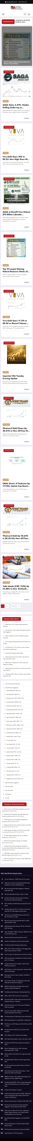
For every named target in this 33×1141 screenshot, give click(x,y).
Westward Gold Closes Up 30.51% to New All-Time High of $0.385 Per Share (16, 429)
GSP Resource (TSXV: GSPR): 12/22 (15, 725)
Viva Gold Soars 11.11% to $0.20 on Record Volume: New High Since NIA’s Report (16, 322)
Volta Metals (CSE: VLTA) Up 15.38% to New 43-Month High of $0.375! (16, 587)
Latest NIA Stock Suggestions (11, 688)
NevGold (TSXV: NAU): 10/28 (14, 736)
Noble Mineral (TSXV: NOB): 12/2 (14, 729)
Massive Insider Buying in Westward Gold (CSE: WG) (18, 1101)
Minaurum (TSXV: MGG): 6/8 (13, 759)
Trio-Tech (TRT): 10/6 (11, 740)
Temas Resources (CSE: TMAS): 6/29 (15, 698)
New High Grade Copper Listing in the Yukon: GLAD (18, 1039)
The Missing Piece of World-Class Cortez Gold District (18, 1016)
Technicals (6, 316)
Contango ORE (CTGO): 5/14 (13, 767)
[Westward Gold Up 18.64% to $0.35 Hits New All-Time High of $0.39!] (16, 516)
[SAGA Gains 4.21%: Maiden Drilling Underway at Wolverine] (16, 83)
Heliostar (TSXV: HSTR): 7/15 (13, 756)
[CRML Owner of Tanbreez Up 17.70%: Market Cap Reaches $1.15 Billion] (16, 462)
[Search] (25, 14)
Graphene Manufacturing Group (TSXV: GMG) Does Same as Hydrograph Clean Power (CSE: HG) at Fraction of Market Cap (18, 1095)
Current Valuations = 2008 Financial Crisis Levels (17, 879)
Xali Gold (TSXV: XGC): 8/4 (13, 694)
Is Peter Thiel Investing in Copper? (13, 1090)
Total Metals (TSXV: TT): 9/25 (13, 744)
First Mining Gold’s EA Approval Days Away (16, 945)
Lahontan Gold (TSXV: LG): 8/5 (14, 752)
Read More (26, 118)
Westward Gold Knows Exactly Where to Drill (16, 937)
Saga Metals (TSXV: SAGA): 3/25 (14, 713)
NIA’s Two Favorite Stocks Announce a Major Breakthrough (17, 858)
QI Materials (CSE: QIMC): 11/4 (14, 733)
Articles (5, 101)
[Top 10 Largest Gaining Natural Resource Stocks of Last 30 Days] (16, 247)
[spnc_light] (29, 14)
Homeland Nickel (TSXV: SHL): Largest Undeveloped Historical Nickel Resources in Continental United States (18, 1084)
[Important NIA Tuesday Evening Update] (16, 354)
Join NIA (7, 798)
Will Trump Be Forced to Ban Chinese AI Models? (17, 1129)
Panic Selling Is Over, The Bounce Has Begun (16, 1035)
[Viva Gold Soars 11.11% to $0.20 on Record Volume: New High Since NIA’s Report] (16, 301)
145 (13, 606)
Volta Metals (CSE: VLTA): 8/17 (14, 690)
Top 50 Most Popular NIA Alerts (12, 684)
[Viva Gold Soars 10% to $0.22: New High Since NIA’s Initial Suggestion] (16, 137)
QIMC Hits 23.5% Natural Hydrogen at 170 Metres (15, 841)
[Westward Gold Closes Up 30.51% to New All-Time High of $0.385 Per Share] (16, 408)
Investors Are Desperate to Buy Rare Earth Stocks (17, 941)
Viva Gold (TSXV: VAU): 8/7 (13, 748)
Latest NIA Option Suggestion (12, 783)
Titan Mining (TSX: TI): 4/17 (13, 771)
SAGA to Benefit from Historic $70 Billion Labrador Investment (16, 213)
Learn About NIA (9, 790)
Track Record (8, 794)
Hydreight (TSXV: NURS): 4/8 (13, 775)
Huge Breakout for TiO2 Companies (14, 1133)
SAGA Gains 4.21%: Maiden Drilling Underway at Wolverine (16, 106)
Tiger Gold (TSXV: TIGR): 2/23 (14, 717)
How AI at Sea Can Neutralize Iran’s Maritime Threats (18, 954)
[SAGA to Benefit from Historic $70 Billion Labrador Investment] (16, 190)
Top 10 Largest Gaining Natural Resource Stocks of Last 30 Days (13, 63)
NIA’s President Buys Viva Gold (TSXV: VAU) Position (18, 1020)
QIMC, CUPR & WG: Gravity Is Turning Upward (16, 996)
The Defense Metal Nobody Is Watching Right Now (17, 992)
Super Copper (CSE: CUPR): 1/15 (14, 721)
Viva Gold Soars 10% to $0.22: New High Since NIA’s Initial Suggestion (16, 158)
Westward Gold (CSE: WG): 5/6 (14, 706)
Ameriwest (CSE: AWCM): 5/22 (14, 702)
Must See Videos (9, 786)
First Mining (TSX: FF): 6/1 (13, 763)
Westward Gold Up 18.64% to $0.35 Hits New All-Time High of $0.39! (15, 537)
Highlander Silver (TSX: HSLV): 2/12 (15, 779)
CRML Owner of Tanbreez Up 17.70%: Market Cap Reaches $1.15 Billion (16, 484)
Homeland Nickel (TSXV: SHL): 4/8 (15, 709)
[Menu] (3, 14)
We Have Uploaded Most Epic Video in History (16, 894)
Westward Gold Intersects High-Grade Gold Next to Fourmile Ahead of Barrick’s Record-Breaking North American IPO (16, 848)
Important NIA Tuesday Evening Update (13, 377)
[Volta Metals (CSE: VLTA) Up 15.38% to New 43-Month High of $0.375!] (16, 567)
